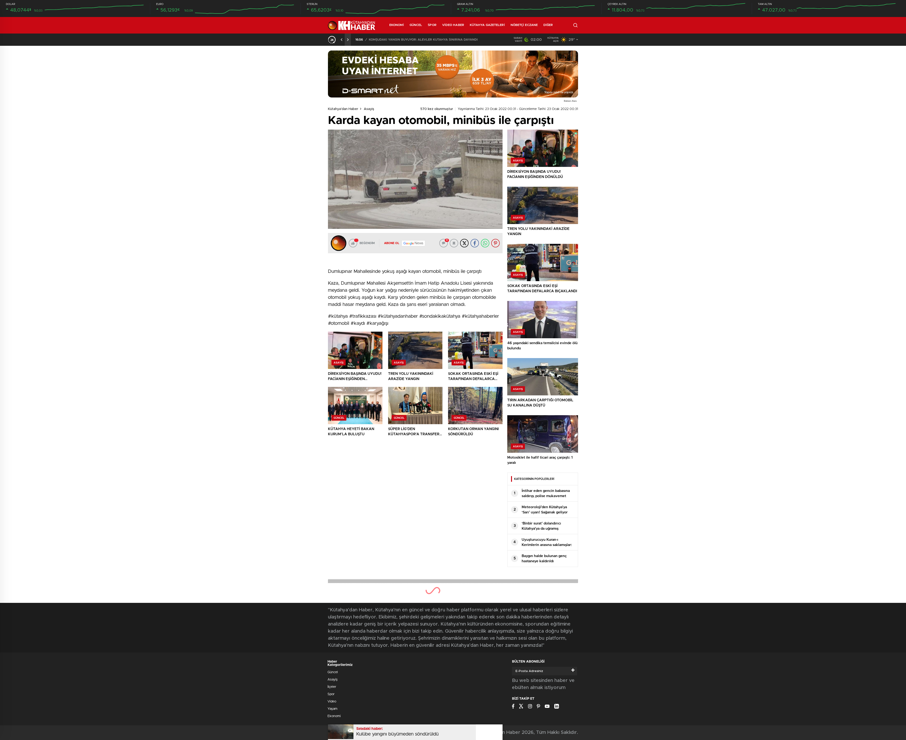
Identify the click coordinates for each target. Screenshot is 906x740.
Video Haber (453, 25)
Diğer (548, 25)
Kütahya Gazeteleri (487, 25)
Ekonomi (396, 25)
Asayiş (369, 109)
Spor (432, 25)
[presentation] (342, 40)
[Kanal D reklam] (453, 74)
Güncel (416, 25)
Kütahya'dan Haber (343, 109)
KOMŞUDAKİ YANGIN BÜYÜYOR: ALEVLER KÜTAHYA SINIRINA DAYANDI (423, 39)
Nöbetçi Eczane (524, 25)
